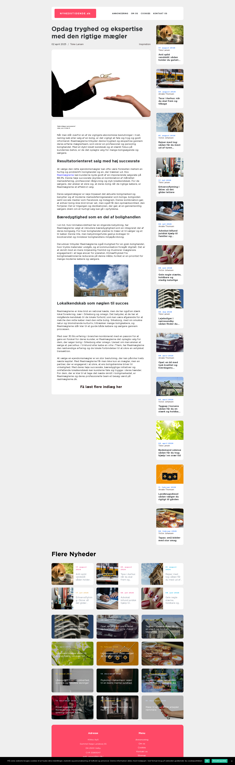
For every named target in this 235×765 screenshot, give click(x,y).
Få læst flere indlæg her (101, 387)
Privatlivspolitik (219, 761)
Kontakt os (160, 13)
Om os (134, 13)
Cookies (145, 13)
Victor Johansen (166, 138)
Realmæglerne (65, 175)
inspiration (145, 44)
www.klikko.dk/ (95, 756)
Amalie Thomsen (166, 94)
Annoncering (120, 13)
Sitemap (142, 755)
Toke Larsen (77, 44)
